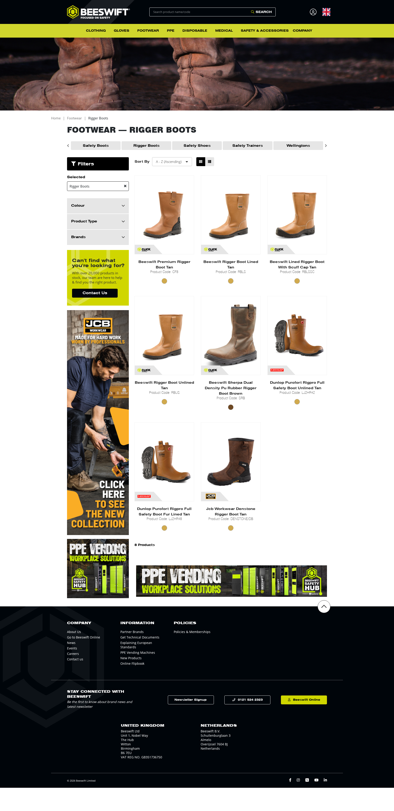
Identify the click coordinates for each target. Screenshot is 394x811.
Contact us (75, 659)
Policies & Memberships (192, 632)
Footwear (74, 118)
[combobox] (326, 12)
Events (72, 648)
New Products (131, 658)
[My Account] (314, 12)
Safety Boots (96, 146)
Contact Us (95, 293)
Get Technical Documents (139, 637)
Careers (73, 653)
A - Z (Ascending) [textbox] (168, 161)
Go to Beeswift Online (83, 637)
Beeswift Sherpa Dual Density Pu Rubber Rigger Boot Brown (231, 388)
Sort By (142, 162)
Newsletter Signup (190, 699)
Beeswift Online (306, 699)
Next (326, 145)
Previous (68, 145)
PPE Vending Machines (137, 652)
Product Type (84, 221)
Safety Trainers (247, 146)
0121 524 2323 (250, 699)
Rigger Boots (98, 118)
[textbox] (326, 12)
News (71, 643)
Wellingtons (298, 146)
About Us (74, 632)
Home (56, 118)
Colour (78, 205)
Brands (78, 237)
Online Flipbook (132, 663)
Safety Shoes (197, 146)
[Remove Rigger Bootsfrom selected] (125, 186)
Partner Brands (132, 632)
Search (264, 12)
